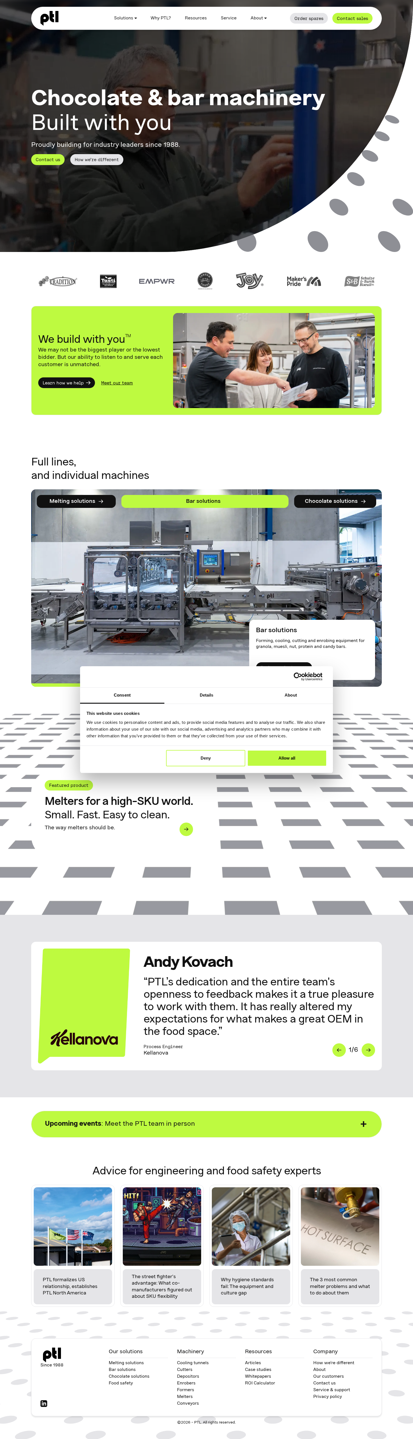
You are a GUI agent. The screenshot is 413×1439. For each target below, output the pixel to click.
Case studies (258, 1370)
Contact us (48, 159)
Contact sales (352, 18)
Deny (206, 758)
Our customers (328, 1376)
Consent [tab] (122, 695)
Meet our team (117, 382)
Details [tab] (207, 695)
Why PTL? (161, 18)
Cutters (184, 1370)
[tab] (76, 501)
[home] (49, 18)
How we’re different (97, 159)
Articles (253, 1363)
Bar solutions (122, 1370)
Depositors (188, 1376)
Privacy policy (327, 1397)
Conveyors (188, 1403)
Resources (196, 18)
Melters (185, 1397)
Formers (185, 1390)
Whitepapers (258, 1376)
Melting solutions (126, 1363)
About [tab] (291, 695)
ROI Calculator (260, 1383)
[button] (125, 18)
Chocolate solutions (129, 1376)
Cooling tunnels (193, 1363)
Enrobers (186, 1383)
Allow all (286, 758)
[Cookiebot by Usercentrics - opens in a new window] (302, 676)
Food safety (121, 1383)
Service (229, 18)
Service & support (331, 1390)
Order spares (308, 18)
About (319, 1370)
